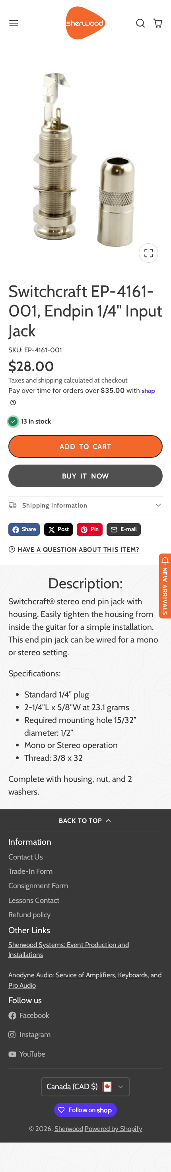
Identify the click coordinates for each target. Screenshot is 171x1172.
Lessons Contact (33, 900)
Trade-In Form (30, 871)
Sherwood (68, 1129)
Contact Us (25, 856)
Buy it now (85, 476)
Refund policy (29, 914)
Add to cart (85, 446)
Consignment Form (38, 885)
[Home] (85, 23)
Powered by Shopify (113, 1129)
